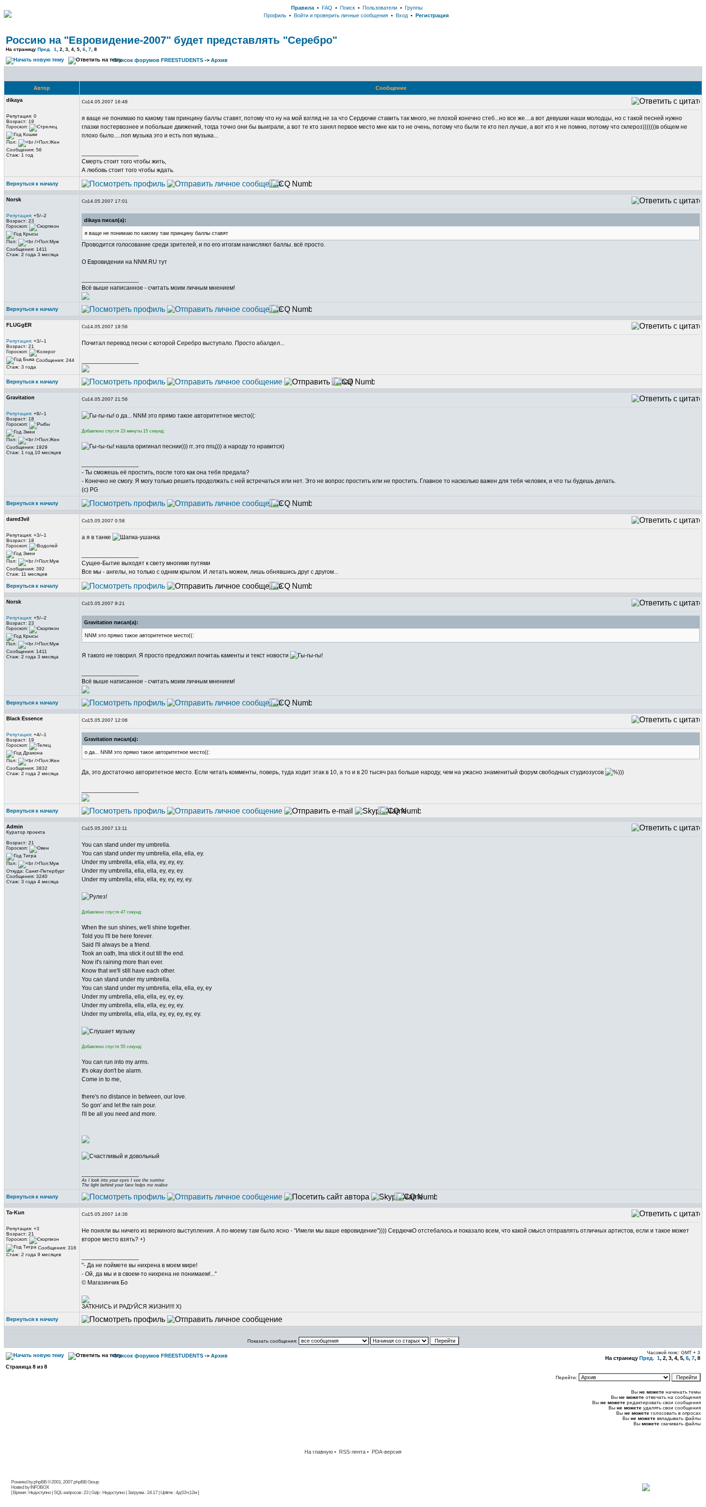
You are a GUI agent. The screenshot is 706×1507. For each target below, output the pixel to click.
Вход (402, 15)
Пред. (44, 49)
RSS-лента (352, 1452)
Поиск (347, 8)
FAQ (327, 8)
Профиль (275, 15)
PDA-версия (387, 1452)
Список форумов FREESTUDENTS (158, 60)
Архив (219, 60)
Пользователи (380, 8)
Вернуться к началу (32, 183)
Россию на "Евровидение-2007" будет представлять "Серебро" (171, 40)
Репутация (18, 215)
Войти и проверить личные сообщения (341, 15)
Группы (414, 8)
